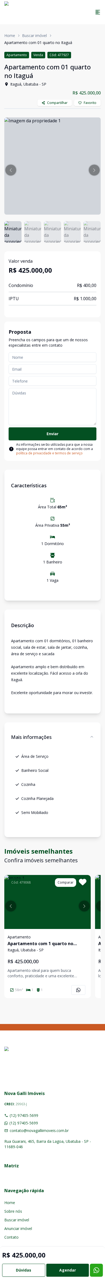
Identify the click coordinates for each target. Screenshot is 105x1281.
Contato (11, 1237)
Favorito (90, 102)
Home (9, 35)
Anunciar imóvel (18, 1228)
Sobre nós (13, 1211)
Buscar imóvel (34, 35)
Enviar (52, 433)
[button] (10, 170)
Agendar (67, 1270)
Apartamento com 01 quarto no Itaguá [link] (38, 42)
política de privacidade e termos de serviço (49, 453)
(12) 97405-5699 (24, 1115)
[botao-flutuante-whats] (96, 1270)
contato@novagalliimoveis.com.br (39, 1130)
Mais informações (31, 737)
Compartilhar (57, 102)
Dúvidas (23, 1270)
